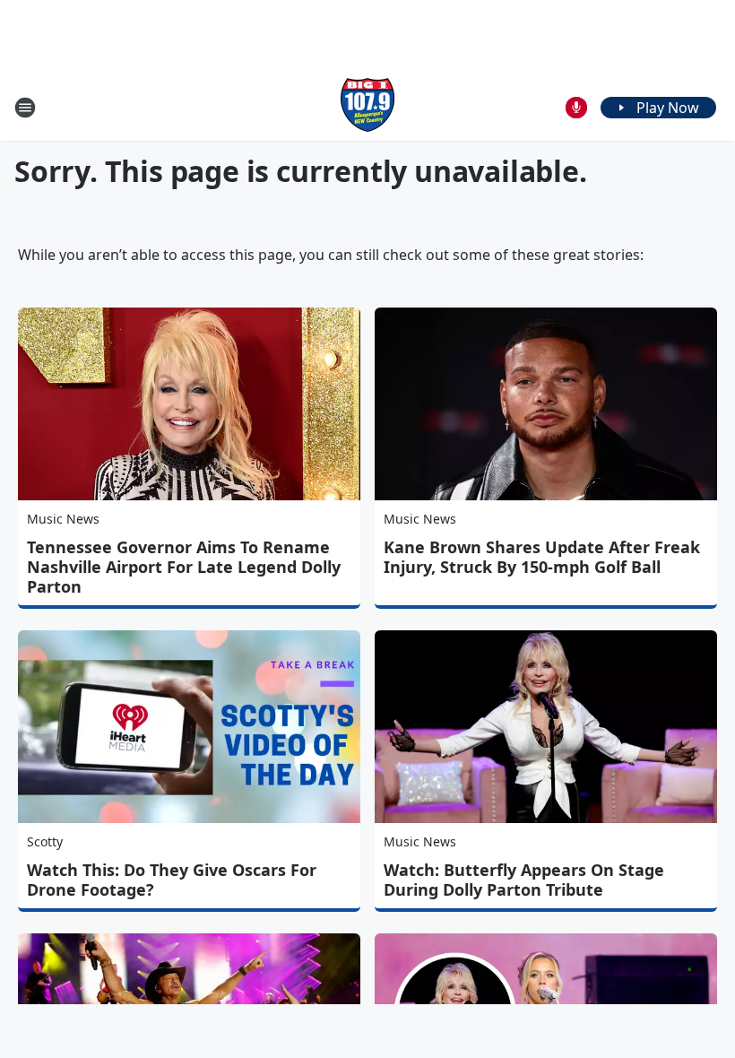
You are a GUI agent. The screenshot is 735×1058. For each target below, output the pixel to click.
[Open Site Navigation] (25, 107)
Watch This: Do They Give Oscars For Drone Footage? (171, 879)
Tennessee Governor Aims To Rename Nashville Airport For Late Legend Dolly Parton (184, 566)
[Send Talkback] (576, 107)
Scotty (45, 841)
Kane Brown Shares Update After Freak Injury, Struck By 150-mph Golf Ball (542, 557)
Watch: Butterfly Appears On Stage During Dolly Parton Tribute (524, 879)
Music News (63, 518)
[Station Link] (367, 107)
